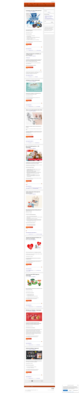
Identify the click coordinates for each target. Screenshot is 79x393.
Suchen (45, 21)
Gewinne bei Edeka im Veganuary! (32, 348)
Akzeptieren (65, 390)
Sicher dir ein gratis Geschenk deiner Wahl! (34, 109)
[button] (77, 385)
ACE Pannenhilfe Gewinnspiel (35, 188)
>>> (36, 232)
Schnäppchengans (33, 11)
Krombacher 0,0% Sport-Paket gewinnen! (34, 10)
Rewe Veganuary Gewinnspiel (39, 306)
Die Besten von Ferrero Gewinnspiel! (33, 80)
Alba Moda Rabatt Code (37, 142)
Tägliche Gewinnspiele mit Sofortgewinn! (49, 3)
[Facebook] (52, 388)
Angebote (34, 232)
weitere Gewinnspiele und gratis (29, 232)
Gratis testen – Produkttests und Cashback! (39, 3)
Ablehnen (70, 390)
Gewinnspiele (29, 3)
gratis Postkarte (38, 270)
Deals (29, 142)
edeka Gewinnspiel (38, 378)
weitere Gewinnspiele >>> (29, 48)
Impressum (32, 386)
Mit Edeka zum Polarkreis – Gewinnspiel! (33, 310)
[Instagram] (53, 388)
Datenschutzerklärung (28, 386)
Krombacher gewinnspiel (39, 50)
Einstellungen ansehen (75, 390)
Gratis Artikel (32, 3)
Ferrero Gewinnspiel (38, 106)
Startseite (32, 50)
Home (26, 3)
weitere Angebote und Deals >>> (29, 75)
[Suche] (51, 1)
